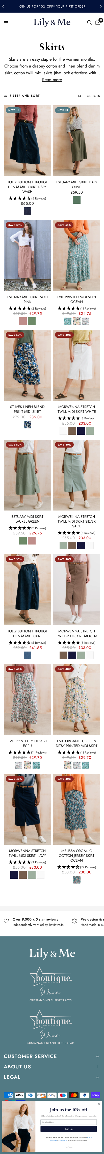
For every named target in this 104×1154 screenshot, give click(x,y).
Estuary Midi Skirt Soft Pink (27, 299)
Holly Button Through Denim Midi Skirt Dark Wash (27, 187)
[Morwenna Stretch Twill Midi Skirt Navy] (27, 809)
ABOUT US (17, 1066)
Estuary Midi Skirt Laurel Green (27, 519)
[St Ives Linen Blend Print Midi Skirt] (27, 365)
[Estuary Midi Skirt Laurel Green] (27, 475)
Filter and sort (25, 95)
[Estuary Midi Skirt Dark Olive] (76, 140)
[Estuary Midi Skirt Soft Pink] (27, 255)
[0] (97, 23)
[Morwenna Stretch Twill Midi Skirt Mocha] (76, 589)
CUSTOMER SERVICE (30, 1056)
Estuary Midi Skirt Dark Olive (77, 184)
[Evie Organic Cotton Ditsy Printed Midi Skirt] (76, 699)
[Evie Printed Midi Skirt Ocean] (76, 255)
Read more (52, 80)
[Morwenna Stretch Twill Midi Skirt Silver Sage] (76, 475)
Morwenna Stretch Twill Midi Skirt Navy (27, 853)
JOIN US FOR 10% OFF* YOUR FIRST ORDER (52, 6)
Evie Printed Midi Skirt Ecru (27, 743)
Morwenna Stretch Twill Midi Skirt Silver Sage (77, 521)
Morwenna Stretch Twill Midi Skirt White (77, 409)
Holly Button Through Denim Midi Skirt (27, 633)
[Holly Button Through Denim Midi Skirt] (27, 589)
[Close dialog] (99, 1104)
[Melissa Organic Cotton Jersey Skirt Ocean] (76, 809)
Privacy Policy (62, 1140)
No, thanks (68, 1147)
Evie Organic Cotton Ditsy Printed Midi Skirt (76, 743)
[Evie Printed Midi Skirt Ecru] (27, 699)
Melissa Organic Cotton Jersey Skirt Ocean (76, 855)
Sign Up (69, 1128)
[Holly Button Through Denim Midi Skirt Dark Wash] (27, 140)
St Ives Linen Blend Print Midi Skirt (27, 409)
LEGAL (12, 1077)
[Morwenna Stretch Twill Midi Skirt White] (76, 365)
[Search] (89, 23)
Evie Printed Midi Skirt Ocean (76, 299)
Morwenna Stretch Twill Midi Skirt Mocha (76, 633)
